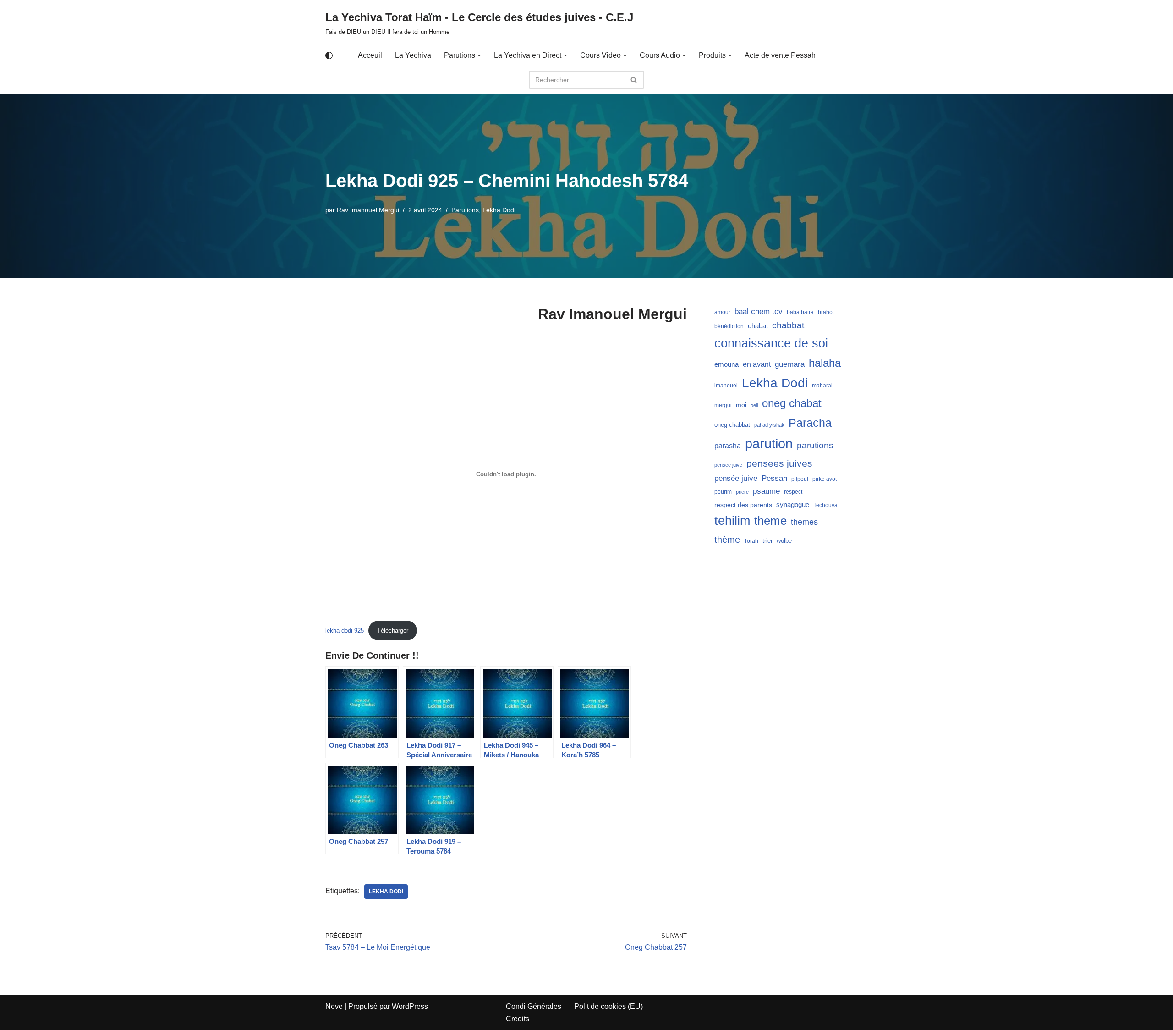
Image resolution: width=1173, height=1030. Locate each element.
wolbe (784, 540)
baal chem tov (758, 311)
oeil (754, 405)
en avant (757, 364)
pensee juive (728, 465)
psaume (766, 491)
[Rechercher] (634, 80)
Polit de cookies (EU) (608, 1006)
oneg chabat (792, 403)
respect (793, 492)
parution (769, 443)
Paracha (810, 422)
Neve (334, 1006)
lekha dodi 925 (344, 630)
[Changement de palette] (329, 55)
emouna (726, 364)
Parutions (465, 210)
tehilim (732, 521)
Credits (517, 1019)
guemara (790, 364)
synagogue (792, 504)
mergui (723, 405)
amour (722, 312)
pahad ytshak (769, 425)
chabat (758, 326)
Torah (751, 541)
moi (741, 404)
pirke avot (824, 479)
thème (727, 539)
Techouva (825, 505)
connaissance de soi (771, 343)
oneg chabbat (732, 424)
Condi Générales (533, 1006)
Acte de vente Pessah (780, 55)
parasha (727, 445)
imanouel (726, 385)
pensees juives (779, 463)
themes (804, 522)
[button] (479, 55)
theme (770, 521)
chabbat (788, 325)
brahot (826, 312)
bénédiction (729, 326)
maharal (822, 385)
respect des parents (743, 504)
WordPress (410, 1006)
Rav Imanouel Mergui (368, 210)
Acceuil (370, 55)
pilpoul (799, 479)
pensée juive (735, 478)
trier (767, 540)
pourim (723, 492)
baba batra (800, 312)
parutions (815, 445)
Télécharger (392, 630)
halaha (825, 363)
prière (742, 492)
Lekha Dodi (498, 210)
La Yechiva (413, 55)
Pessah (774, 478)
